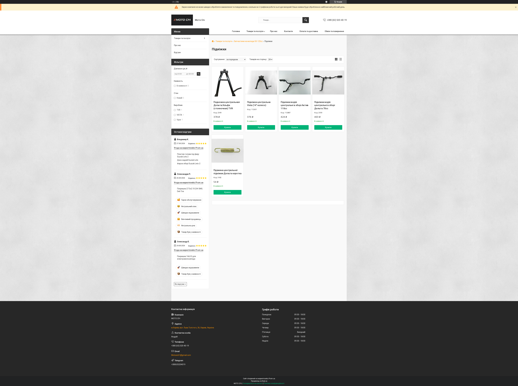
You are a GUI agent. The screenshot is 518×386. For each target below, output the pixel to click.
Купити (227, 127)
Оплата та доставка (308, 31)
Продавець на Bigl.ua (259, 381)
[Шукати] (305, 20)
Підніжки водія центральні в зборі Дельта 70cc (324, 105)
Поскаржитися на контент (253, 383)
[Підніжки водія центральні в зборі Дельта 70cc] (328, 83)
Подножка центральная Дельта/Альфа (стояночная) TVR (227, 105)
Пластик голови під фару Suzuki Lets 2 (188, 155)
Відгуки (177, 52)
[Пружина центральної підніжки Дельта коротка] (227, 151)
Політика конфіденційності (274, 383)
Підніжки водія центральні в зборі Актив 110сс (294, 105)
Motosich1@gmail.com (181, 355)
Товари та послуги (255, 31)
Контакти (288, 31)
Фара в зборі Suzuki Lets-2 (188, 163)
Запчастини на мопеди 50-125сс (248, 41)
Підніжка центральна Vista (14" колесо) (258, 104)
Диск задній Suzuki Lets (187, 160)
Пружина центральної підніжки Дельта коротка (227, 172)
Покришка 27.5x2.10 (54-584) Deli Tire (189, 190)
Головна (236, 31)
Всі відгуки (179, 284)
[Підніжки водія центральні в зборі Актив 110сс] (295, 83)
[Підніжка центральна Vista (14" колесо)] (261, 83)
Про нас (273, 31)
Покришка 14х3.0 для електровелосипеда (186, 257)
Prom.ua (272, 379)
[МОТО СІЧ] (182, 20)
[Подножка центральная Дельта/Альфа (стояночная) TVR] (227, 83)
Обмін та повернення (334, 31)
